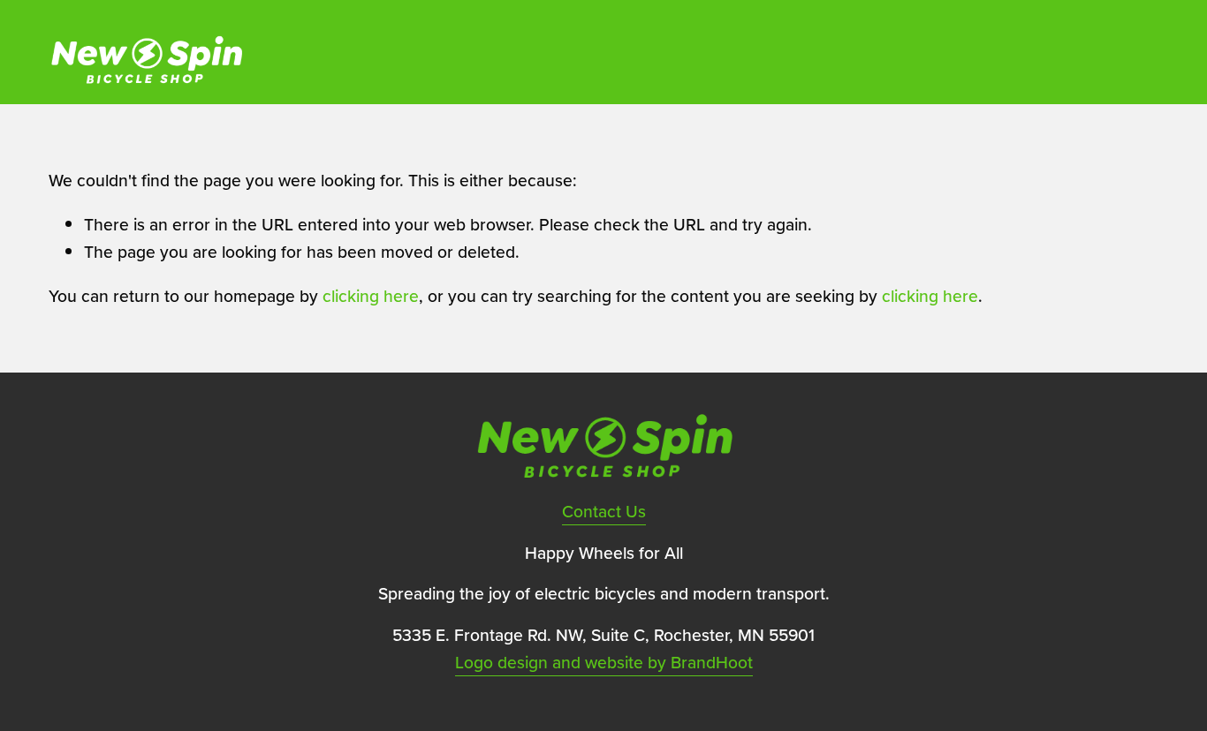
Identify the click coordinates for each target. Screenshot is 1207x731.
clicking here (371, 295)
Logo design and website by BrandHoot (604, 662)
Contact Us (604, 511)
